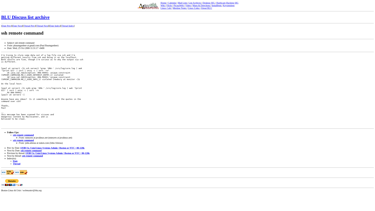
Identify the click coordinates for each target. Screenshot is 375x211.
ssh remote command (23, 135)
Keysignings (229, 5)
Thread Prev (29, 26)
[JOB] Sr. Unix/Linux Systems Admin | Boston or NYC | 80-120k (52, 148)
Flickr (170, 5)
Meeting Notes (180, 8)
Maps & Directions (201, 5)
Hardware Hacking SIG (227, 3)
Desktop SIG (209, 3)
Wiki (163, 5)
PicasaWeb (179, 5)
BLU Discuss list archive (25, 17)
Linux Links (194, 8)
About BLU (206, 8)
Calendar (172, 3)
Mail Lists (183, 3)
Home (164, 3)
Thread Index (67, 26)
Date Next (17, 26)
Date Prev (6, 26)
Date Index (55, 26)
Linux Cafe (166, 8)
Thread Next (42, 26)
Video (188, 5)
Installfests (217, 5)
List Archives (195, 3)
